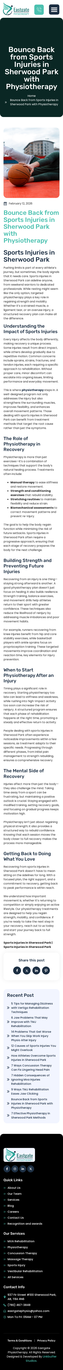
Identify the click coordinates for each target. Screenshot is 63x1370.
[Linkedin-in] (22, 1168)
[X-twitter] (30, 1168)
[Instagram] (14, 1168)
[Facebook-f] (7, 1168)
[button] (54, 9)
